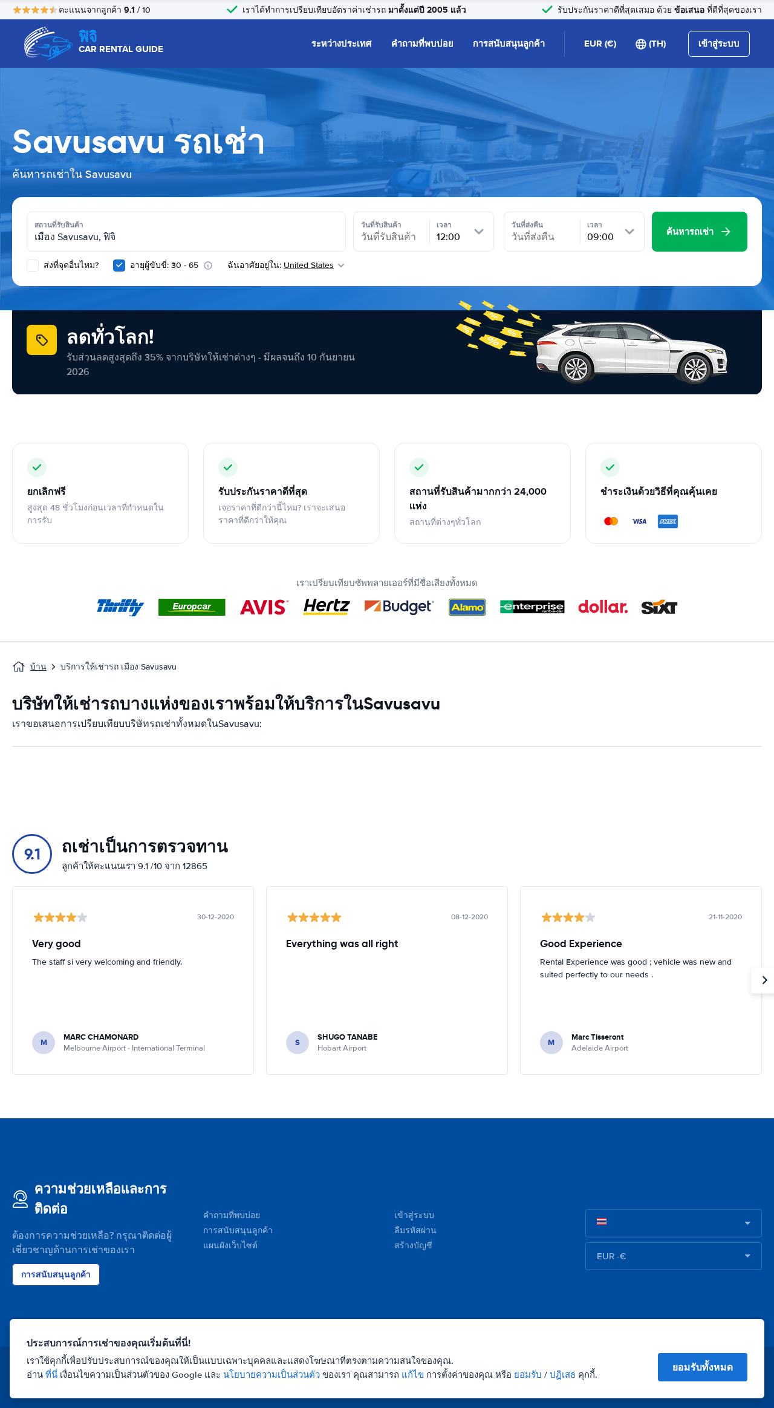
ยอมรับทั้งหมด (702, 1367)
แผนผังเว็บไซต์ (230, 1245)
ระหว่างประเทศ (341, 43)
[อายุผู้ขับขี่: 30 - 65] (119, 265)
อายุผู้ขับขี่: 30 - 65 (164, 265)
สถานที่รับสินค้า (58, 225)
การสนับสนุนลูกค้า (509, 43)
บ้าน (38, 667)
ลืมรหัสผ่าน (415, 1230)
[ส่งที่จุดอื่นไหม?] (33, 265)
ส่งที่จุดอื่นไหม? (70, 265)
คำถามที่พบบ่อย (422, 43)
